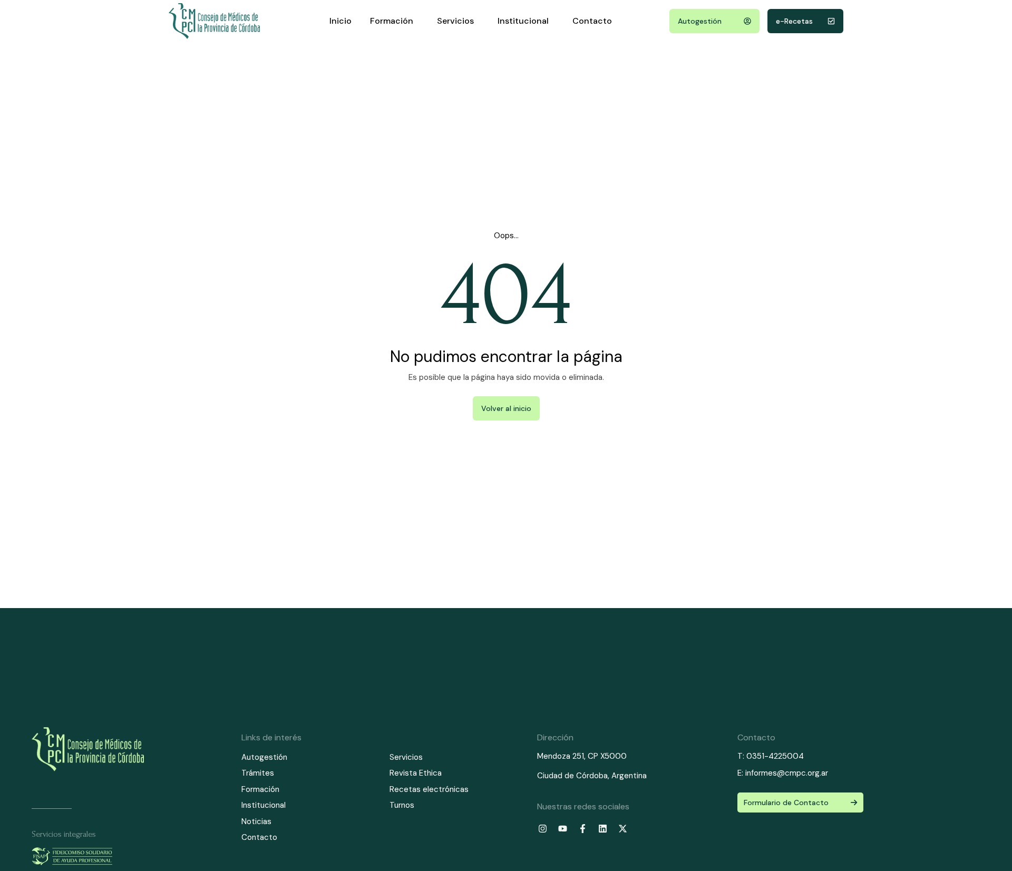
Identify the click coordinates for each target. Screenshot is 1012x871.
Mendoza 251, (561, 756)
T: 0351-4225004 (770, 756)
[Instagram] (543, 828)
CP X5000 (607, 756)
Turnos (402, 805)
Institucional (523, 20)
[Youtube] (563, 828)
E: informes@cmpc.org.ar (782, 773)
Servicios (455, 20)
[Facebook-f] (583, 828)
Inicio (340, 20)
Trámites (257, 773)
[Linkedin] (603, 828)
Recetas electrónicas (429, 789)
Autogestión (264, 757)
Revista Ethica (416, 773)
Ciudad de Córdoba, (574, 775)
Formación (391, 20)
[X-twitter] (623, 828)
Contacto (592, 20)
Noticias (256, 821)
